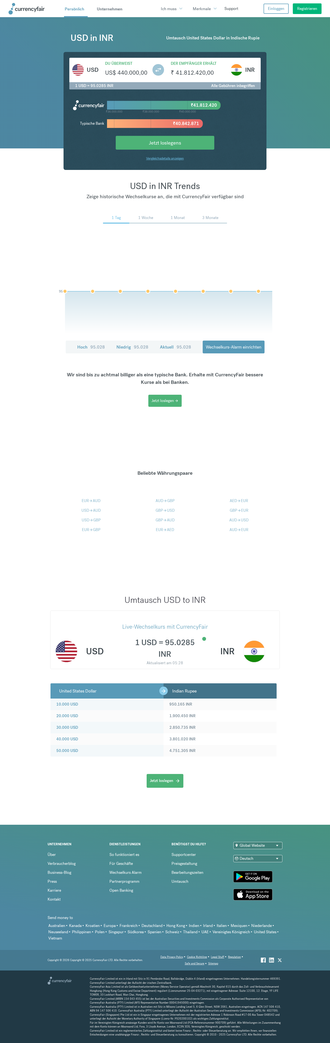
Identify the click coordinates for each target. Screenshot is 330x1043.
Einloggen (276, 8)
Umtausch (180, 881)
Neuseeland (58, 931)
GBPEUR (239, 510)
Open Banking (121, 890)
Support (231, 8)
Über (52, 854)
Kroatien (93, 925)
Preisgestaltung (184, 863)
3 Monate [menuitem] (210, 217)
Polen (100, 931)
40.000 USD (67, 739)
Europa (110, 925)
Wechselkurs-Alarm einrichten (233, 347)
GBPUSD (165, 510)
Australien (56, 925)
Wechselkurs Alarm (125, 872)
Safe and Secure (194, 963)
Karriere (54, 890)
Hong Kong (175, 925)
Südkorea (136, 931)
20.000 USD (67, 715)
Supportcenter (184, 854)
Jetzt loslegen (165, 400)
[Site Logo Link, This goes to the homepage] (34, 9)
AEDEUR (239, 500)
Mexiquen (239, 925)
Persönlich (74, 9)
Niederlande (261, 925)
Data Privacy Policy (171, 957)
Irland (208, 925)
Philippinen (81, 931)
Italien (222, 925)
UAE (205, 931)
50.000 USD (67, 750)
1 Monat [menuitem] (178, 217)
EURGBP (91, 529)
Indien (194, 925)
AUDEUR (239, 529)
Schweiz (172, 931)
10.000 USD (67, 704)
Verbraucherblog (62, 863)
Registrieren (307, 8)
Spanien (154, 931)
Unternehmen (109, 9)
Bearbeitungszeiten (187, 872)
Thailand (190, 931)
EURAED (165, 529)
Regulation (234, 957)
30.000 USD (67, 727)
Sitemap (213, 963)
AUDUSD (239, 520)
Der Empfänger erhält (193, 63)
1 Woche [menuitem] (145, 217)
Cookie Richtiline (197, 957)
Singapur (116, 931)
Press (52, 881)
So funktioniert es (124, 854)
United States (265, 931)
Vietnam (55, 938)
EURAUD (91, 500)
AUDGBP (165, 500)
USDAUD (91, 510)
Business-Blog (59, 872)
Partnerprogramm (124, 881)
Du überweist (118, 63)
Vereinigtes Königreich (231, 931)
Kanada (75, 925)
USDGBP (91, 520)
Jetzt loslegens (165, 142)
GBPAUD (165, 520)
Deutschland (152, 925)
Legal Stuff (217, 957)
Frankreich (129, 925)
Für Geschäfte (121, 863)
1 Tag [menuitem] (116, 217)
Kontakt (54, 899)
